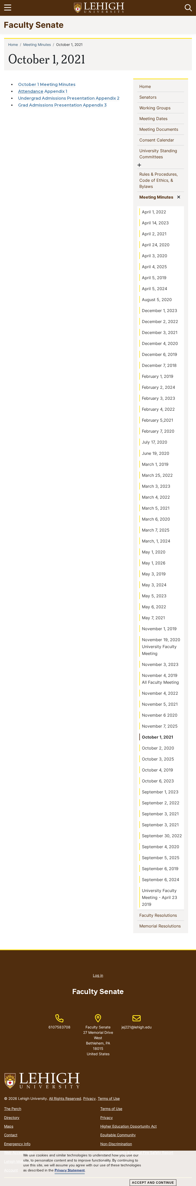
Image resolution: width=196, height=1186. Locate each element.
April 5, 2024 (154, 288)
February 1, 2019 (157, 376)
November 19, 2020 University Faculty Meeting (161, 646)
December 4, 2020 (160, 343)
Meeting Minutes (37, 44)
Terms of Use (109, 1098)
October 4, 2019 (157, 770)
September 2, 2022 (160, 803)
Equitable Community (118, 1134)
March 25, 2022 (157, 475)
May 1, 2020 (153, 552)
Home (13, 44)
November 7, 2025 (160, 726)
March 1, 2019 (155, 464)
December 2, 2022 (160, 321)
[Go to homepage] (98, 1081)
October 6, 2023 (158, 781)
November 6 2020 (159, 715)
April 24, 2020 (155, 245)
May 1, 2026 (153, 563)
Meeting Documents (161, 129)
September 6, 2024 (160, 879)
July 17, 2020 (154, 442)
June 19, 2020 (155, 453)
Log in (98, 975)
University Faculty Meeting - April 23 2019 (159, 897)
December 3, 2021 (159, 332)
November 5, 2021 (160, 704)
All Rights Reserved (65, 1098)
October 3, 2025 (158, 759)
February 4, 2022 (158, 409)
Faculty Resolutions (161, 915)
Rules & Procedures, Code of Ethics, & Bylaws (158, 180)
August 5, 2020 (157, 299)
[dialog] (98, 1168)
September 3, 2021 (160, 814)
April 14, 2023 (155, 223)
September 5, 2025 (160, 857)
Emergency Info (17, 1143)
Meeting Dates (161, 118)
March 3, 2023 (156, 486)
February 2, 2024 (158, 387)
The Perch (12, 1108)
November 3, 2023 (160, 664)
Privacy (89, 1098)
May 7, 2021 (153, 618)
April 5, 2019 (154, 277)
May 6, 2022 (154, 607)
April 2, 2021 (154, 234)
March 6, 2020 (156, 519)
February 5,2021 (157, 420)
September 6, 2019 (160, 868)
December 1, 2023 (159, 310)
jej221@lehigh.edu (136, 1021)
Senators (156, 97)
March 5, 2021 (155, 508)
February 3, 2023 (158, 398)
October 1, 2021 (157, 737)
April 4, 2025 (154, 266)
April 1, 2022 (154, 212)
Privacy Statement (70, 1170)
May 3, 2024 (154, 585)
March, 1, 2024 (156, 541)
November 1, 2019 (159, 628)
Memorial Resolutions (161, 926)
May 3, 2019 (154, 574)
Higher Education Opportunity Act (128, 1126)
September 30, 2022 (162, 836)
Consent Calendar (161, 140)
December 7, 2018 (159, 365)
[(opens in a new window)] (99, 8)
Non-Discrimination (116, 1143)
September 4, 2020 (160, 846)
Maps (8, 1126)
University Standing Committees (159, 154)
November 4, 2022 (160, 693)
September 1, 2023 (160, 792)
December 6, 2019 (159, 354)
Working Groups (161, 108)
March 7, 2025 (155, 530)
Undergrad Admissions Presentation (57, 98)
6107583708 (59, 1027)
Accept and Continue (153, 1182)
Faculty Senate (34, 24)
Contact (10, 1134)
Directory (11, 1117)
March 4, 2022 (156, 497)
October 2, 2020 (158, 748)
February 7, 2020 (158, 431)
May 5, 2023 (154, 596)
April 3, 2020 (154, 256)
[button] (187, 8)
